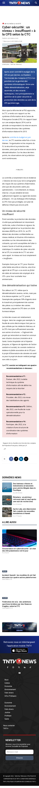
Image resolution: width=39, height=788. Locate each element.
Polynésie (10, 24)
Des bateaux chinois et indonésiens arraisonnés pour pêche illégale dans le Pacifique (24, 487)
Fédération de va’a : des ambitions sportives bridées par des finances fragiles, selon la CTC (17, 604)
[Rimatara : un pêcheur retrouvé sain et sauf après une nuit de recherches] (7, 500)
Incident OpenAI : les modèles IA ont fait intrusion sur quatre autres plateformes (19, 576)
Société (18, 24)
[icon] (3, 24)
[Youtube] (19, 673)
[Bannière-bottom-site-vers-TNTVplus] (19, 632)
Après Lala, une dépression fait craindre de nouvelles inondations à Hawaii (24, 511)
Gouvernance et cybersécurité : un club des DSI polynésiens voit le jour (19, 550)
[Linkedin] (21, 459)
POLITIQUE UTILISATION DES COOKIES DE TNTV (21, 781)
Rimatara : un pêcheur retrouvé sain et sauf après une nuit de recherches (24, 499)
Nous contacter (9, 726)
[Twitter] (19, 667)
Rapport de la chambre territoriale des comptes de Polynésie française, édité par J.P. (19, 444)
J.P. (5, 449)
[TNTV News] (19, 661)
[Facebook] (11, 459)
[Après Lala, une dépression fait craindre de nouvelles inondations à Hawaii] (7, 512)
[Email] (26, 459)
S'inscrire (19, 758)
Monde (4, 571)
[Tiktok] (30, 667)
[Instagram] (13, 667)
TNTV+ (5, 728)
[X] (16, 459)
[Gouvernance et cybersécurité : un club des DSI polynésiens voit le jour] (19, 538)
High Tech (5, 544)
